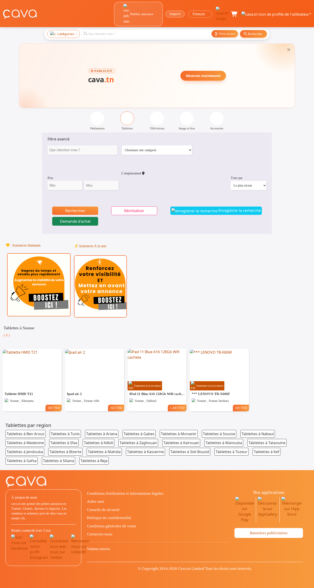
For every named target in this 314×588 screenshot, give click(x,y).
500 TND (53, 408)
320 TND (241, 408)
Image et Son (187, 128)
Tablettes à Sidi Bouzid (189, 451)
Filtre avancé (58, 139)
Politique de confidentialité (109, 518)
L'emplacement (131, 173)
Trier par (237, 178)
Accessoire (216, 128)
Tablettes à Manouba (224, 442)
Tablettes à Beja (94, 460)
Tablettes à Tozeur (231, 451)
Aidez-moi (95, 501)
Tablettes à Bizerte (65, 451)
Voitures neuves (98, 549)
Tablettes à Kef (266, 451)
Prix (50, 178)
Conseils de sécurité (103, 510)
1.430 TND (177, 408)
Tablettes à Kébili (98, 442)
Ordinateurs (97, 128)
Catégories (65, 34)
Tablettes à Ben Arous (25, 433)
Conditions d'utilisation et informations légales (125, 493)
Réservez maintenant (203, 76)
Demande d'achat (75, 221)
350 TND (116, 408)
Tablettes (127, 128)
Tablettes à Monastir (179, 433)
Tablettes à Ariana (101, 433)
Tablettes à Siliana (58, 460)
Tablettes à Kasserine (145, 451)
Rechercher (75, 210)
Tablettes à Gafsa (22, 460)
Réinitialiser (134, 210)
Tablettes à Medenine (25, 442)
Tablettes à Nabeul (258, 433)
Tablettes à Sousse (219, 433)
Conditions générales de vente (111, 526)
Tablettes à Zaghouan (138, 442)
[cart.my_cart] (234, 14)
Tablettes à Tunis (65, 433)
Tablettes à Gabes (139, 433)
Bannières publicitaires (269, 533)
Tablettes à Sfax (63, 442)
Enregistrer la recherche (239, 210)
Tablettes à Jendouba (25, 451)
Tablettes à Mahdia (104, 451)
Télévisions (157, 128)
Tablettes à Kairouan (181, 442)
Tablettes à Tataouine (266, 442)
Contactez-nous (99, 534)
